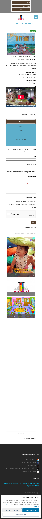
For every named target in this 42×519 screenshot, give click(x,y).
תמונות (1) (21, 130)
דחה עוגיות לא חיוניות (12, 510)
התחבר (11, 149)
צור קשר (21, 121)
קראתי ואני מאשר (31, 510)
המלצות (21, 126)
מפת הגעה (21, 135)
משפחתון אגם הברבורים (29, 471)
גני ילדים (31, 56)
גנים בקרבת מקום (21, 139)
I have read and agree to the (20, 172)
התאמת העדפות (21, 514)
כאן (16, 201)
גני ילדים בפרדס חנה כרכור (18, 56)
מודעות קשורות (21, 144)
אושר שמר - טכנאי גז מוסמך (27, 462)
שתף (32, 114)
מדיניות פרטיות (11, 172)
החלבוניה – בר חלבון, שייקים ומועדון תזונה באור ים (21, 468)
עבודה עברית (32, 465)
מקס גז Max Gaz (31, 459)
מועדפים (24, 114)
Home (34, 26)
